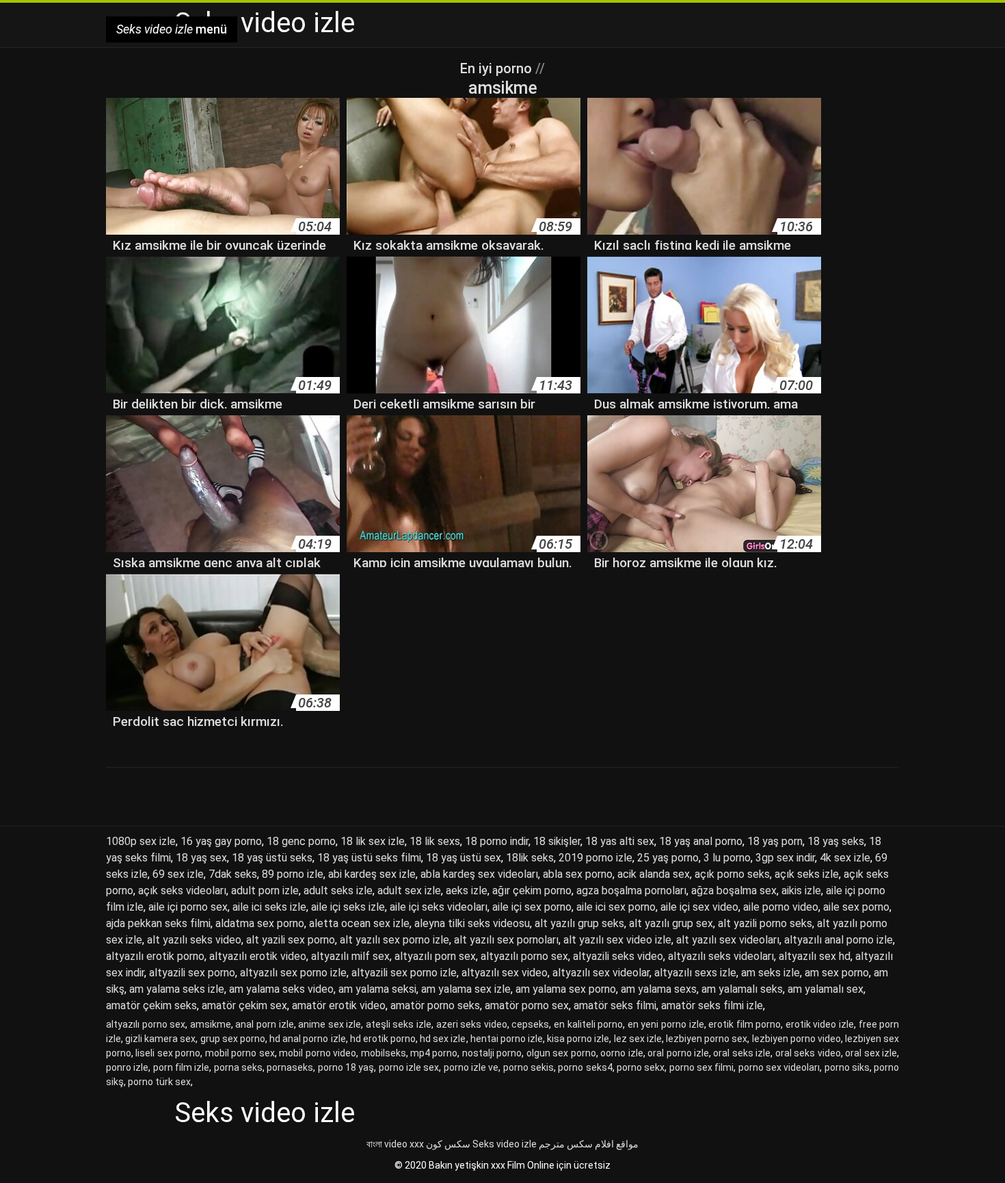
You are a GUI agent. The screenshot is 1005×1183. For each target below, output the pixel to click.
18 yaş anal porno (700, 841)
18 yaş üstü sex (463, 857)
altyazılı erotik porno (155, 956)
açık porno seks (732, 874)
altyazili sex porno (192, 972)
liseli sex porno (167, 1053)
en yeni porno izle (666, 1024)
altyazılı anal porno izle (838, 939)
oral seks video (808, 1053)
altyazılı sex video (504, 972)
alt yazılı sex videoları (727, 939)
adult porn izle (265, 890)
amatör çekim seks (151, 1005)
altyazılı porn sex (435, 956)
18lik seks (530, 857)
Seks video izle (504, 1144)
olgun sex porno (561, 1053)
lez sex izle (638, 1038)
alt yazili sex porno (290, 939)
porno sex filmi (701, 1067)
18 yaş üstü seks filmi (369, 857)
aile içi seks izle (348, 906)
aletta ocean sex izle (359, 923)
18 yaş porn (775, 841)
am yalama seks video (281, 989)
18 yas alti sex (619, 841)
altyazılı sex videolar (600, 972)
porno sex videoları (779, 1067)
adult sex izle (409, 890)
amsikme (210, 1024)
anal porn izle (264, 1024)
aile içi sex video (699, 906)
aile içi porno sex (188, 906)
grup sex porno (232, 1038)
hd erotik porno (383, 1038)
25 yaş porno (668, 857)
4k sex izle (845, 857)
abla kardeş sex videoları (479, 874)
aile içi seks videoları (438, 906)
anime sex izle (329, 1024)
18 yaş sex (201, 857)
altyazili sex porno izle (404, 972)
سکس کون (448, 1144)
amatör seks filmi (615, 1005)
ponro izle (127, 1067)
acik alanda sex (653, 874)
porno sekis (528, 1067)
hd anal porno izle (307, 1038)
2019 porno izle (595, 857)
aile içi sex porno (532, 906)
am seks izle (770, 972)
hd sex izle (443, 1038)
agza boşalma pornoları (631, 890)
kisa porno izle (578, 1038)
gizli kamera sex (160, 1038)
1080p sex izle (141, 841)
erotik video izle (820, 1024)
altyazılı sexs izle (695, 972)
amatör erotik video (339, 1005)
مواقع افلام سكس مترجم (589, 1144)
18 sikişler (556, 841)
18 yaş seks (835, 841)
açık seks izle (807, 874)
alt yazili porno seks (765, 923)
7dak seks (233, 874)
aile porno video (780, 906)
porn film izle (181, 1067)
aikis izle (801, 890)
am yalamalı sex (825, 989)
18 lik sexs (435, 841)
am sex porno (837, 972)
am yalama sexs (659, 989)
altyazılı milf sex (350, 956)
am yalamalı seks (742, 989)
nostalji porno (492, 1053)
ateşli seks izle (398, 1024)
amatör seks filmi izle (712, 1005)
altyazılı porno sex (524, 956)
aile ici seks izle (269, 906)
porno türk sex (159, 1081)
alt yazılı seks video (194, 939)
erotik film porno (744, 1024)
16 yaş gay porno (221, 841)
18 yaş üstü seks (272, 857)
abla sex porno (578, 874)
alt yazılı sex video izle (617, 939)
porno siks (847, 1067)
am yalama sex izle (466, 989)
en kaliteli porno (588, 1024)
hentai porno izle (506, 1038)
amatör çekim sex (244, 1005)
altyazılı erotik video (257, 956)
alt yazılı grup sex (671, 923)
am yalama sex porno (565, 989)
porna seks (238, 1067)
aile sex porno (856, 906)
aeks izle (466, 890)
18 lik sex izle (372, 841)
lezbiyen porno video (796, 1038)
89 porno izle (292, 874)
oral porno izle (678, 1053)
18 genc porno (301, 841)
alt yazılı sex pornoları (506, 939)
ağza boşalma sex (734, 890)
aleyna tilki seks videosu (472, 923)
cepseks (530, 1024)
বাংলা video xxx (395, 1144)
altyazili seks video (618, 956)
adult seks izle (338, 890)
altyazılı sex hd (814, 956)
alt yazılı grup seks (579, 923)
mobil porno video (317, 1053)
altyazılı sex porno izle (293, 972)
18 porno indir (496, 841)
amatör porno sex (527, 1005)
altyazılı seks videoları (721, 956)
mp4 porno (433, 1053)
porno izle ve (471, 1067)
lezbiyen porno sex (706, 1038)
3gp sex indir (785, 857)
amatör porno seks (435, 1005)
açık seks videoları (182, 890)
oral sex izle (871, 1053)
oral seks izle (741, 1053)
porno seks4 (585, 1067)
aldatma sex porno (259, 923)
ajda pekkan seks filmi (158, 923)
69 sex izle (178, 874)
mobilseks (383, 1053)
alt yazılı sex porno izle (394, 939)
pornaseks (290, 1067)
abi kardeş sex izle (372, 874)
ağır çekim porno (532, 890)
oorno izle (621, 1053)
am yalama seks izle (176, 989)
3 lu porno (727, 857)
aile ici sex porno (616, 906)
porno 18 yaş (346, 1067)
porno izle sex (409, 1067)
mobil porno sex (240, 1053)
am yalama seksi (377, 989)
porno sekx (641, 1067)
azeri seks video (471, 1024)
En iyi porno (497, 68)
